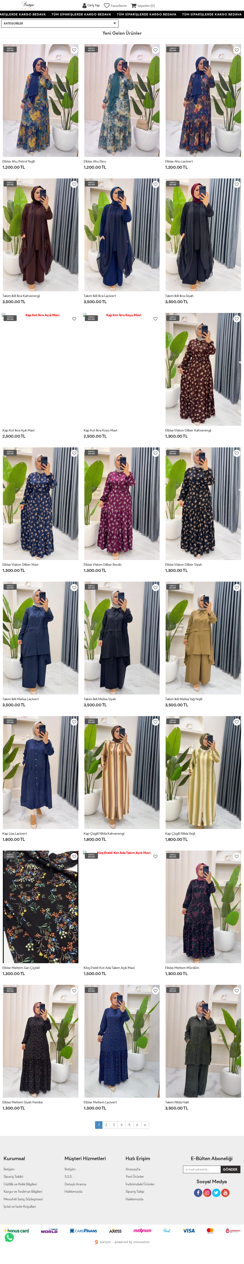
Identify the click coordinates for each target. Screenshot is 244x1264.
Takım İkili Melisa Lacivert (20, 699)
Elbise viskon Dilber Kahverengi (188, 430)
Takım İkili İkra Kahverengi (21, 296)
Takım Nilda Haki (177, 1102)
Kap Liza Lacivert (14, 834)
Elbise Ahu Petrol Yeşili (18, 161)
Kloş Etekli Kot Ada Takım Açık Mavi (109, 968)
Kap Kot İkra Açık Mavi (18, 430)
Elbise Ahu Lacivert (179, 161)
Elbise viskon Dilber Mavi (20, 565)
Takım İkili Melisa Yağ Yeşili (183, 699)
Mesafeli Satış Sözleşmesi (23, 1199)
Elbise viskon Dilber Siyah (183, 565)
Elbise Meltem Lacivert (100, 1102)
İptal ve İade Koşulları (20, 1206)
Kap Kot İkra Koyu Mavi (100, 430)
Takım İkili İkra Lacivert (100, 296)
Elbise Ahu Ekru (95, 161)
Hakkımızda (134, 1199)
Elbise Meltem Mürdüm (182, 968)
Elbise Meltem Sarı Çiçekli (21, 968)
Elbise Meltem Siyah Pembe (22, 1102)
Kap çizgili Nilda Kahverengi (104, 834)
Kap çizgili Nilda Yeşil (180, 834)
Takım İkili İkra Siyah (179, 296)
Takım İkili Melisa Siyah (100, 699)
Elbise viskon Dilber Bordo (103, 565)
